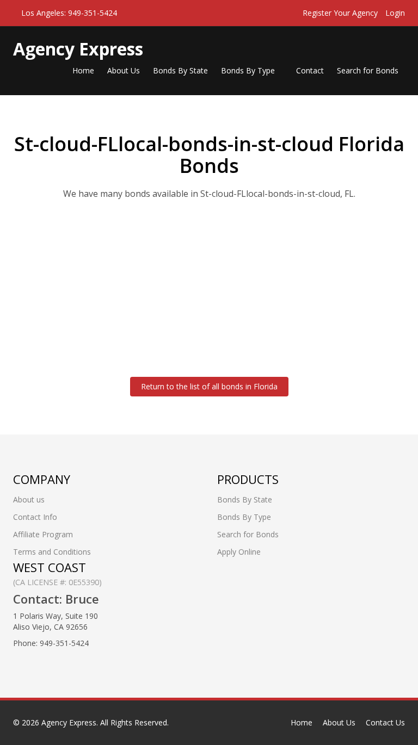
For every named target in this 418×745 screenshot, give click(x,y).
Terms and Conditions (52, 552)
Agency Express (68, 722)
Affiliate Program (43, 534)
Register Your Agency (340, 13)
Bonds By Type (249, 70)
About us (29, 499)
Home (83, 70)
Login (395, 13)
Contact (310, 70)
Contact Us (385, 722)
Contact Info (35, 517)
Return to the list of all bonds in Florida (209, 386)
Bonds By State (180, 70)
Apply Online (239, 552)
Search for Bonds (367, 70)
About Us (123, 70)
